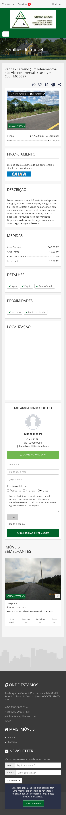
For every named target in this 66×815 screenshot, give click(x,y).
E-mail (45, 490)
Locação (12, 741)
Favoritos (22, 4)
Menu (57, 4)
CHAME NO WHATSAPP (34, 454)
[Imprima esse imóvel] (46, 84)
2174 (12, 517)
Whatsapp (16, 490)
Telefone (31, 490)
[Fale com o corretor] (33, 84)
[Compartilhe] (59, 85)
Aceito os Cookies (33, 803)
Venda (11, 737)
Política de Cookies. (33, 796)
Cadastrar (12, 780)
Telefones (7, 4)
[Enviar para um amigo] (53, 84)
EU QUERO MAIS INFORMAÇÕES (33, 533)
